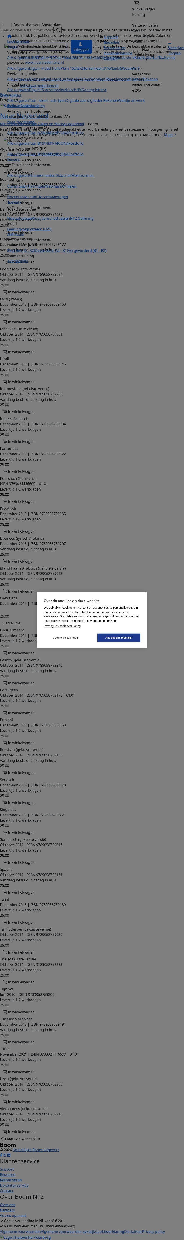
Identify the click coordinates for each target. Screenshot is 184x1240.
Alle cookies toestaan (118, 637)
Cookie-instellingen (65, 637)
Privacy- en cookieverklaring (62, 626)
